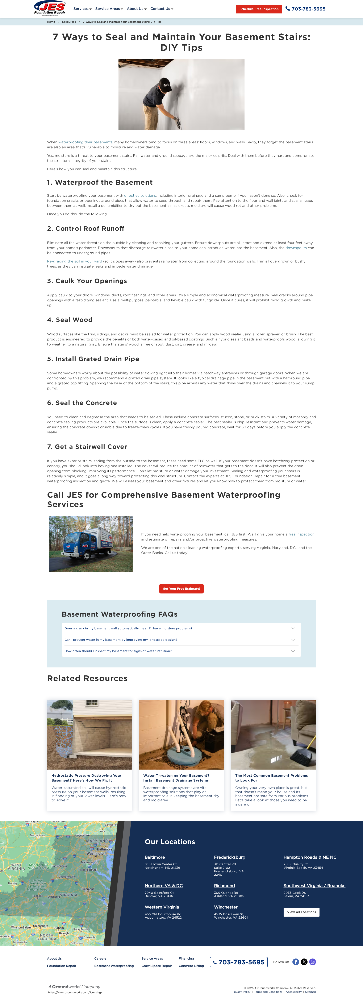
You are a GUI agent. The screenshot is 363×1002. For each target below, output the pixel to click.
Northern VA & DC (164, 885)
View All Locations (301, 912)
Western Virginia (162, 907)
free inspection (301, 534)
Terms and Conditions (268, 991)
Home (51, 21)
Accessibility (294, 991)
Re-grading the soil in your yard (74, 261)
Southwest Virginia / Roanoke (315, 885)
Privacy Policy (242, 991)
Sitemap (310, 991)
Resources (69, 21)
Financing (186, 958)
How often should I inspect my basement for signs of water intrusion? (118, 651)
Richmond (224, 885)
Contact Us (160, 9)
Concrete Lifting (191, 966)
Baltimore (155, 857)
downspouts (296, 248)
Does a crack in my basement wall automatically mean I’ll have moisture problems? (128, 628)
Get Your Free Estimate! (181, 588)
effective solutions (140, 196)
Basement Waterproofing (114, 966)
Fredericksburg (229, 857)
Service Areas (107, 9)
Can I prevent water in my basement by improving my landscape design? (121, 639)
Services (81, 9)
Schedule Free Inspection (259, 9)
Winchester (226, 907)
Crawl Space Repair (157, 966)
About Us (135, 9)
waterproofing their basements (85, 142)
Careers (100, 958)
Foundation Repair (61, 966)
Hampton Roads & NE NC (310, 857)
